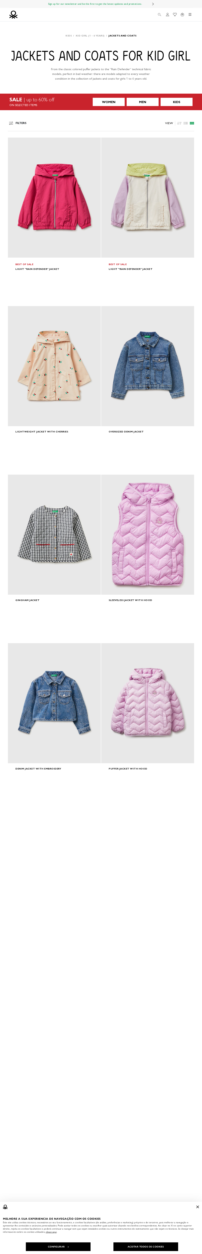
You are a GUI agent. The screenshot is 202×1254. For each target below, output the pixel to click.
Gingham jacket (27, 600)
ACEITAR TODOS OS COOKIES (146, 1246)
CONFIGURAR (56, 1246)
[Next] (153, 4)
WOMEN (108, 102)
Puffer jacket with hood (128, 768)
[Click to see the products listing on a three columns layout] (192, 123)
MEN (142, 102)
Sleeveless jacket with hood (130, 600)
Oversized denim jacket (126, 431)
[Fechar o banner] (197, 1207)
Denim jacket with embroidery (38, 768)
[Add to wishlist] (14, 143)
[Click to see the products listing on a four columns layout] (185, 123)
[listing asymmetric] (179, 123)
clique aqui (51, 1232)
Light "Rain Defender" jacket (37, 268)
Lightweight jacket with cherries (41, 431)
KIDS (176, 102)
